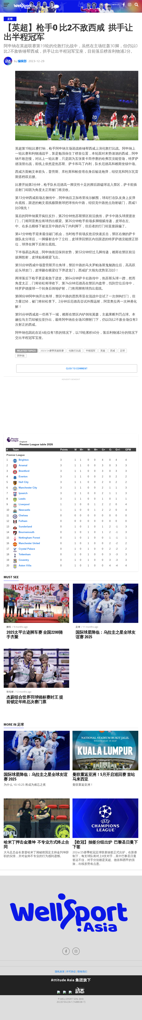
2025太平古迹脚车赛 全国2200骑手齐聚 (34, 634)
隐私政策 (60, 971)
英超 (102, 350)
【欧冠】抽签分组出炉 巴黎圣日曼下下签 (105, 844)
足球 (122, 350)
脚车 (8, 627)
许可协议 (71, 971)
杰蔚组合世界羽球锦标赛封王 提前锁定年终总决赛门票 (34, 699)
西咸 (112, 350)
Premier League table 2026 (36, 444)
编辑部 (22, 61)
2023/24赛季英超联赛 (52, 350)
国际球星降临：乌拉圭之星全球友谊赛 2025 (105, 634)
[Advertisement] (71, 405)
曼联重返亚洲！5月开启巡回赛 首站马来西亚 (103, 776)
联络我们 (82, 971)
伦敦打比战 (75, 350)
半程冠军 (90, 350)
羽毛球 (10, 692)
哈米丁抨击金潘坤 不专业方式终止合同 (36, 844)
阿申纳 (20, 355)
